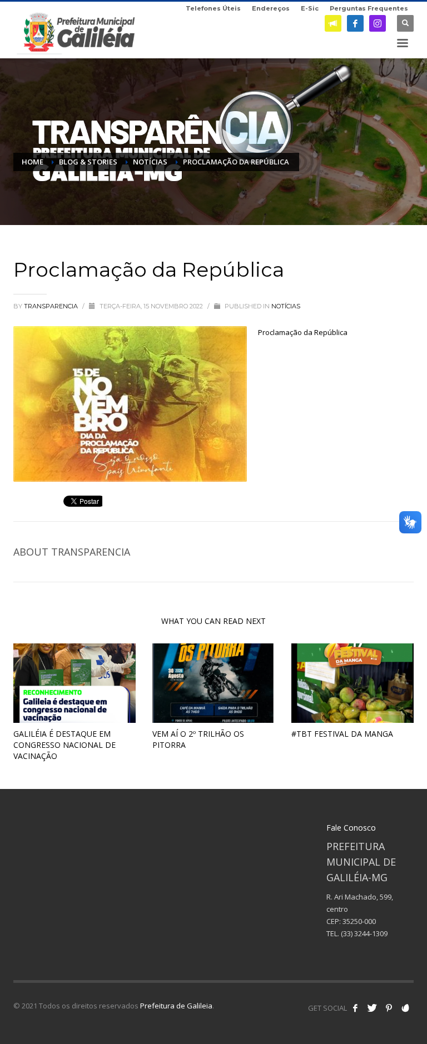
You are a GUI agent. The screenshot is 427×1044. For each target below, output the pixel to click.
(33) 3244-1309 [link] (364, 933)
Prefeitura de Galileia (176, 1006)
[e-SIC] (333, 23)
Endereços (271, 8)
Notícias (285, 306)
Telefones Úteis (213, 8)
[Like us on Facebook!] (355, 1008)
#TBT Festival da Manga (342, 733)
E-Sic (310, 8)
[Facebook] (355, 23)
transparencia (52, 306)
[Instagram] (377, 23)
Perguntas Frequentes (369, 8)
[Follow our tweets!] (372, 1008)
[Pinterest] (388, 1008)
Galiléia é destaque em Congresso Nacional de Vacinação (64, 744)
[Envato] (405, 1008)
